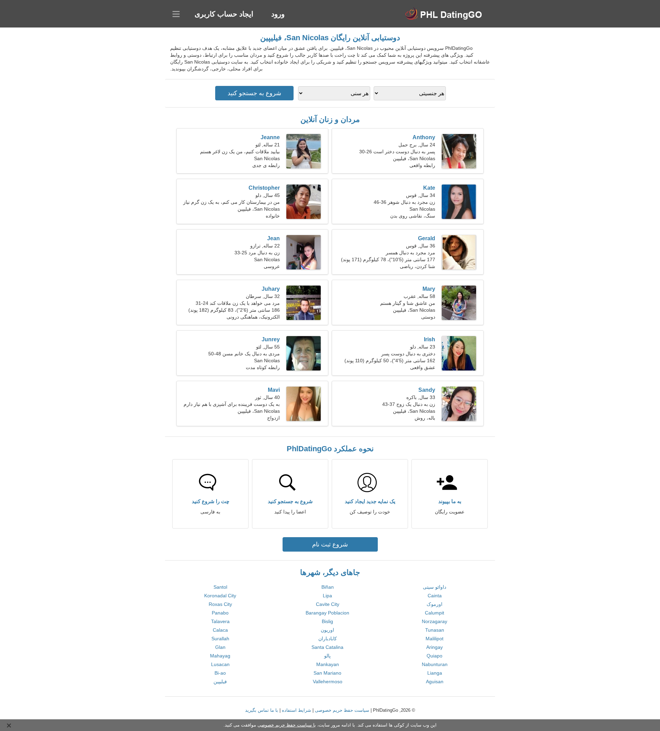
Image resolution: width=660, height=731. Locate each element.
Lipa (327, 595)
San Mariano (327, 673)
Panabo (220, 613)
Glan (220, 647)
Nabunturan (435, 664)
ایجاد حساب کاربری (224, 14)
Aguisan (434, 681)
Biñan (327, 587)
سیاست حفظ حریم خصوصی (342, 710)
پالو (327, 655)
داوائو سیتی (434, 587)
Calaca (220, 630)
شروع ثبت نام (330, 544)
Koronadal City (220, 595)
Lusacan (220, 664)
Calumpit (434, 613)
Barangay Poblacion (327, 613)
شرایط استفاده (296, 710)
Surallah (220, 638)
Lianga (434, 673)
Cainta (435, 595)
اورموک (434, 604)
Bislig (327, 621)
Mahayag (220, 655)
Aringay (434, 647)
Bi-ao (220, 673)
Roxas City (220, 604)
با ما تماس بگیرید (261, 710)
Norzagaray (434, 621)
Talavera (220, 621)
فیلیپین (220, 681)
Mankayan (327, 664)
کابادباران (327, 638)
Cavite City (327, 604)
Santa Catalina (327, 647)
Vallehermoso (327, 681)
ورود (278, 14)
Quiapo (434, 655)
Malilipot (434, 638)
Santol (220, 587)
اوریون (327, 630)
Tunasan (434, 630)
